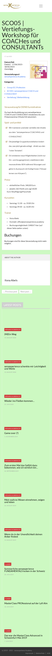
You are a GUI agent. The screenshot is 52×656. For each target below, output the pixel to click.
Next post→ (25, 291)
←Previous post (10, 291)
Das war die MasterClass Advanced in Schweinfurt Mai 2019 (23, 636)
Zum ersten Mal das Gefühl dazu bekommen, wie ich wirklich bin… (21, 466)
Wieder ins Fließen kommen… (19, 400)
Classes (8, 564)
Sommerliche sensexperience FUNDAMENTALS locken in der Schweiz (24, 569)
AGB (48, 653)
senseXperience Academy (15, 76)
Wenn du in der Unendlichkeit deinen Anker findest (23, 535)
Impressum (29, 653)
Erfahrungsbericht (13, 329)
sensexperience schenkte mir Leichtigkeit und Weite (25, 367)
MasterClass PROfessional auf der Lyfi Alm (26, 603)
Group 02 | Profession (16, 87)
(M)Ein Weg (10, 334)
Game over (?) (11, 433)
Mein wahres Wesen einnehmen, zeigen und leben (24, 500)
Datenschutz (40, 653)
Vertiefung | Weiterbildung (18, 97)
